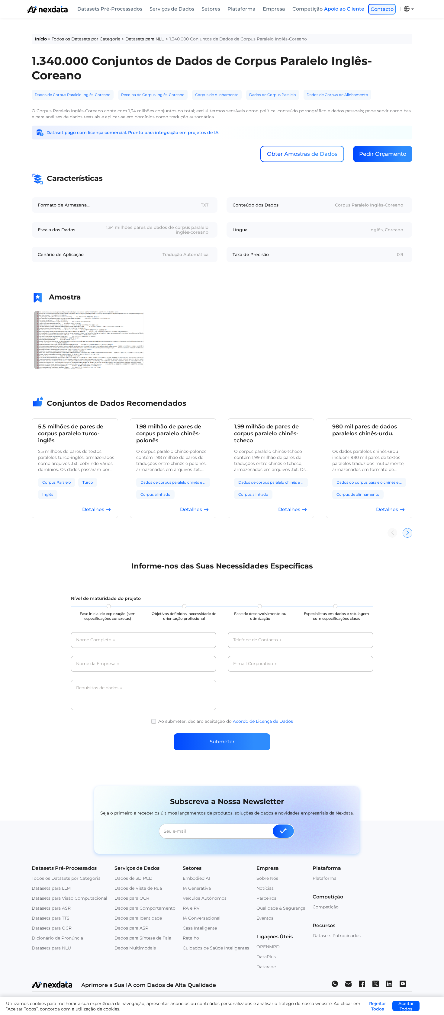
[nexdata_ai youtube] (403, 983)
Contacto (382, 9)
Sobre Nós (267, 878)
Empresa (274, 9)
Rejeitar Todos (377, 1006)
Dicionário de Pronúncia (57, 938)
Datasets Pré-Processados (109, 9)
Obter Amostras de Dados (302, 154)
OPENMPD (268, 946)
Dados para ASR (131, 928)
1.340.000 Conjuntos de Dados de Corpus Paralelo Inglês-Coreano (238, 39)
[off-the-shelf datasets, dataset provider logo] (47, 11)
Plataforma (241, 9)
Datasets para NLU (145, 39)
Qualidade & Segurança (280, 908)
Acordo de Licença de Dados (263, 721)
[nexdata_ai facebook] (362, 983)
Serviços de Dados (172, 9)
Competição (307, 9)
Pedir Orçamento (382, 154)
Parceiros (266, 898)
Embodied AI (196, 878)
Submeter (222, 741)
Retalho (191, 938)
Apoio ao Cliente (344, 9)
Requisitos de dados (99, 688)
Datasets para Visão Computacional (69, 898)
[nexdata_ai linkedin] (389, 983)
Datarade (266, 966)
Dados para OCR (131, 898)
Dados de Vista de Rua (138, 888)
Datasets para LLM (51, 888)
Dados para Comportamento (144, 908)
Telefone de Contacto (257, 640)
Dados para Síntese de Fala (142, 938)
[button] (407, 533)
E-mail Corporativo (254, 664)
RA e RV (191, 908)
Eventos (264, 918)
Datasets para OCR (52, 928)
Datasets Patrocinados (337, 935)
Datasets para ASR (51, 908)
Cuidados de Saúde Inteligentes (216, 948)
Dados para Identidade (138, 918)
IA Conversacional (201, 918)
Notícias (265, 888)
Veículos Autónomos (205, 898)
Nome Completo (95, 640)
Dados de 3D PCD (133, 878)
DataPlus (266, 956)
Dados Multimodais (135, 948)
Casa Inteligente (200, 928)
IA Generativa (197, 888)
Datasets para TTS (50, 918)
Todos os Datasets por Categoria (86, 39)
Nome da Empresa (97, 664)
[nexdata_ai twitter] (376, 983)
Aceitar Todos (406, 1006)
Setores (210, 9)
